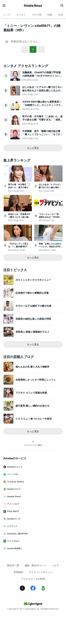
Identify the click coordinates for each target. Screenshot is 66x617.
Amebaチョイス (14, 466)
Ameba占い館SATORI (17, 533)
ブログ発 (36, 14)
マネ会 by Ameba (15, 481)
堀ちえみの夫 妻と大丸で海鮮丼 (32, 366)
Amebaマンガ (13, 518)
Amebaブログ (13, 489)
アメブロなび (13, 541)
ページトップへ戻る (33, 445)
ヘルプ (55, 565)
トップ (6, 14)
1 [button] (33, 49)
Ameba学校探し (14, 548)
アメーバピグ (13, 503)
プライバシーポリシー (40, 572)
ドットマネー (13, 474)
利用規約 (18, 572)
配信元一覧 (13, 565)
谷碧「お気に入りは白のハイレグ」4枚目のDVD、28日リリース (51, 246)
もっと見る (33, 147)
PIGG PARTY (13, 511)
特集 (49, 14)
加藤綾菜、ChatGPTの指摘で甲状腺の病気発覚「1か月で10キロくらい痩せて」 (42, 75)
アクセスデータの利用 (33, 578)
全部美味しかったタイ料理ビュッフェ (36, 379)
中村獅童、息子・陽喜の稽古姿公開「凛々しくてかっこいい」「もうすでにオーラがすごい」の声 (42, 134)
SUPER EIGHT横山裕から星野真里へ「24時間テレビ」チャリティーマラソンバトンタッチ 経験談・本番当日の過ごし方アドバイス (41, 106)
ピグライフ (12, 526)
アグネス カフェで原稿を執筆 (31, 392)
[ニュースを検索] (62, 6)
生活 (60, 14)
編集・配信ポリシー (35, 565)
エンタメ (21, 14)
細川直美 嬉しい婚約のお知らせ (32, 405)
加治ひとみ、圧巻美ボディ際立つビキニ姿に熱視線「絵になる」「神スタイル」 (19, 218)
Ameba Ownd (14, 496)
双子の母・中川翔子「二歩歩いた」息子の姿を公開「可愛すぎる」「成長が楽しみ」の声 (42, 119)
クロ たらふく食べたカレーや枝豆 (34, 418)
